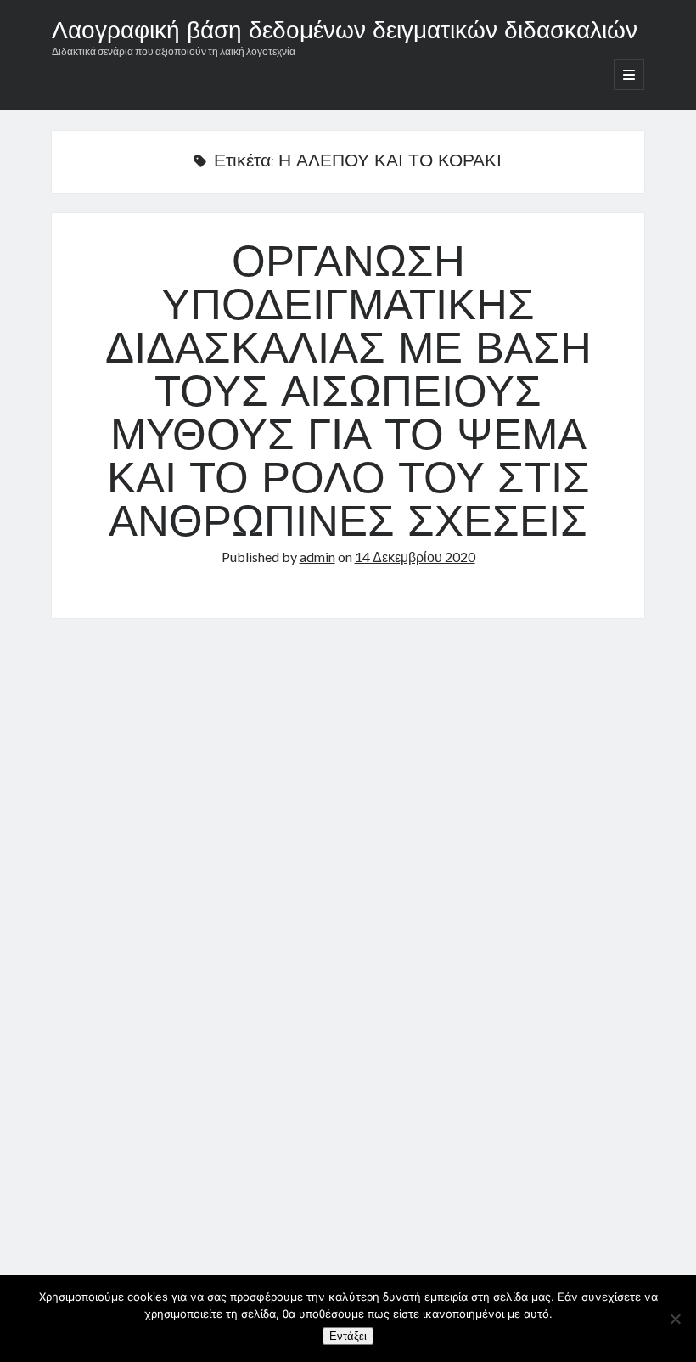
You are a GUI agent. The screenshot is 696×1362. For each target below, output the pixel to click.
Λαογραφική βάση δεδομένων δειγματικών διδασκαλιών (344, 32)
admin (317, 557)
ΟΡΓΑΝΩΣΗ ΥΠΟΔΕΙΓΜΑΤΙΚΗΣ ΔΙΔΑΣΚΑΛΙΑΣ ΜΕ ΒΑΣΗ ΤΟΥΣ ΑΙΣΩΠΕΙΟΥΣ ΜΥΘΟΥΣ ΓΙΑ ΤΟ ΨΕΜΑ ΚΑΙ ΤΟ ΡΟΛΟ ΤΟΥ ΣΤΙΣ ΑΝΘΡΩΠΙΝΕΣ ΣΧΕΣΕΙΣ (348, 394)
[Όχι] (674, 1318)
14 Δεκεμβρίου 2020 (415, 557)
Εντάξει (348, 1336)
